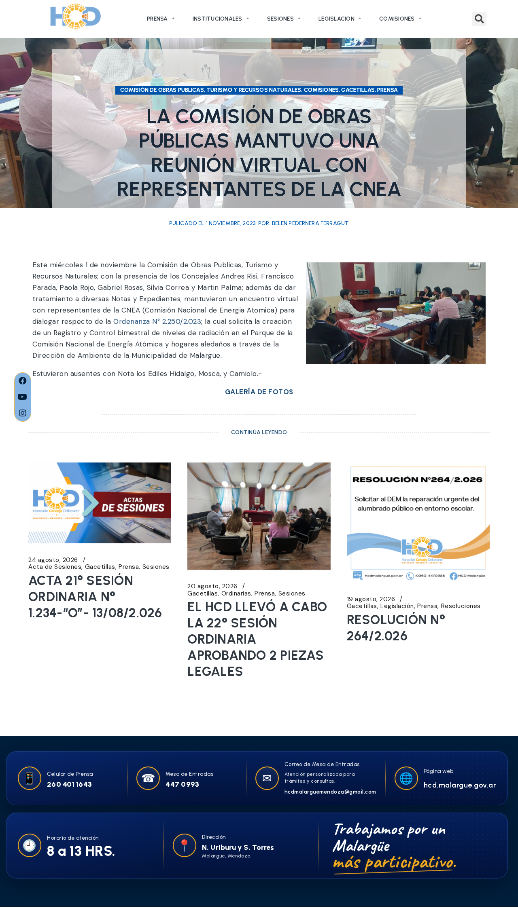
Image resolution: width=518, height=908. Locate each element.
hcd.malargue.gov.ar (460, 785)
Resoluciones (461, 606)
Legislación (336, 18)
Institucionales (217, 18)
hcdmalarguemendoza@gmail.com (330, 792)
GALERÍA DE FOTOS (259, 391)
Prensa (157, 18)
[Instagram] (23, 413)
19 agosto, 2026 (371, 599)
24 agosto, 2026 (53, 560)
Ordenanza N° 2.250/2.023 (157, 321)
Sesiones (280, 18)
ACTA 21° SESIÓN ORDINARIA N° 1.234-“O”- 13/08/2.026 (95, 597)
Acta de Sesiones (54, 567)
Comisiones (397, 18)
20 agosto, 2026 (212, 586)
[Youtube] (23, 397)
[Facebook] (23, 381)
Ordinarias (236, 593)
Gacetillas (100, 567)
